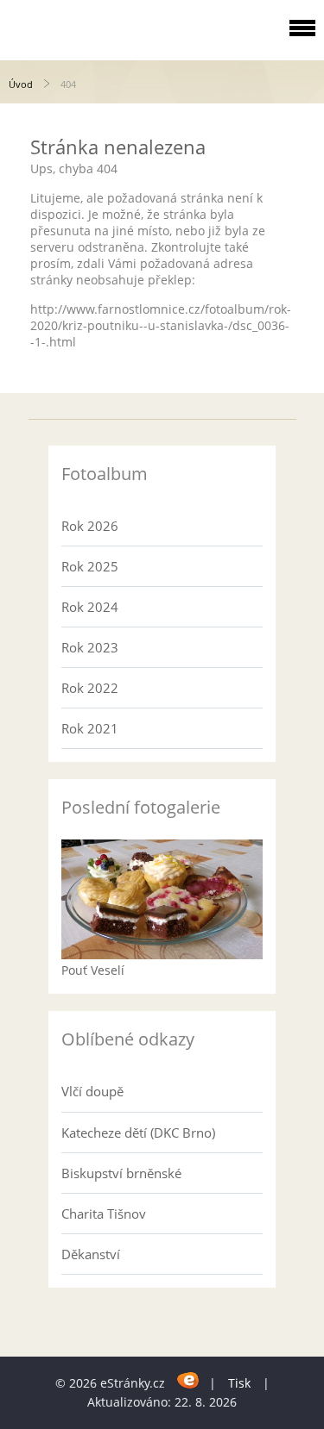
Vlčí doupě (92, 1091)
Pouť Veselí (92, 970)
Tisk (239, 1383)
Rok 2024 (89, 606)
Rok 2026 (89, 525)
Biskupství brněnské (121, 1173)
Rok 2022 (89, 687)
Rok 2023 (89, 647)
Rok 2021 (89, 728)
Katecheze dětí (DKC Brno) (138, 1132)
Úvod (21, 84)
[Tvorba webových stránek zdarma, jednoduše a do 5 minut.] (188, 1380)
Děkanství (90, 1254)
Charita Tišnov (103, 1213)
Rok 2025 (89, 566)
